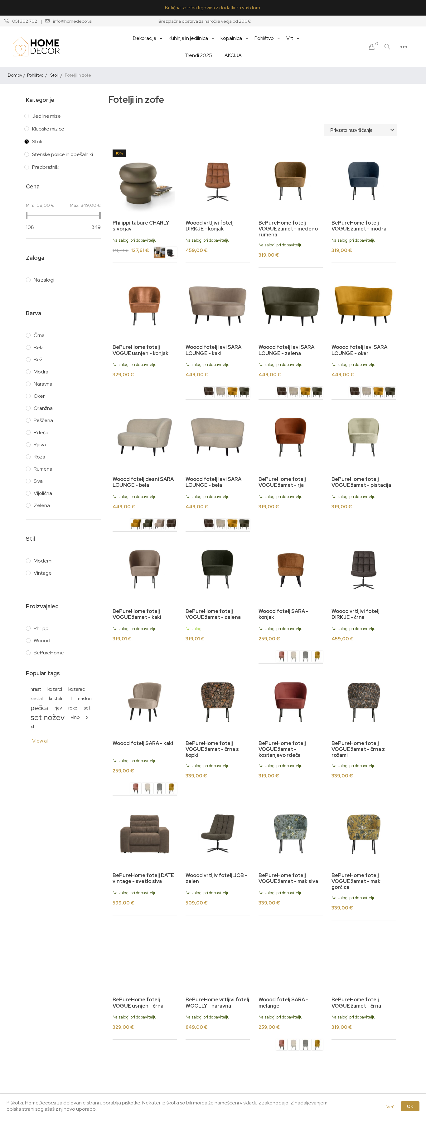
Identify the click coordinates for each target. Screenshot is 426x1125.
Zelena (42, 505)
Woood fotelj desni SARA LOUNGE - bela (143, 482)
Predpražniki (46, 167)
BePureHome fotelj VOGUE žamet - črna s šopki (212, 749)
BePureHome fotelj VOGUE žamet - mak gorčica (356, 881)
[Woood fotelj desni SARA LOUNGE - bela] (145, 438)
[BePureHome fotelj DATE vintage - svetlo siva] (145, 834)
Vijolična (43, 493)
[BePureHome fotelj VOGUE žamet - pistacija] (364, 438)
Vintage (43, 573)
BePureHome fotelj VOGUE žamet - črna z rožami (358, 749)
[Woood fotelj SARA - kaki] (145, 702)
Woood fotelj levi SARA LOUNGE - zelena (286, 350)
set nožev (48, 717)
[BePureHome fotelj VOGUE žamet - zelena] (218, 570)
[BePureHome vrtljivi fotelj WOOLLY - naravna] (218, 959)
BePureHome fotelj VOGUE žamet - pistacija (361, 482)
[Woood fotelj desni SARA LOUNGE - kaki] (159, 525)
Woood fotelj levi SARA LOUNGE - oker (359, 350)
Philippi (42, 628)
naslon (85, 698)
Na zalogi (44, 280)
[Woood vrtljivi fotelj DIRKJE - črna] (364, 570)
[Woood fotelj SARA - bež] (293, 657)
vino (75, 717)
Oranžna (43, 408)
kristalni (57, 698)
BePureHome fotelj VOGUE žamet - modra (359, 226)
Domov (15, 75)
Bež (38, 359)
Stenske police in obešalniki (62, 154)
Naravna (43, 384)
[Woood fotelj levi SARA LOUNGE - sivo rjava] (208, 393)
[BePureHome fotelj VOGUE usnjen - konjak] (145, 306)
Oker (39, 396)
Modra (41, 371)
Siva (38, 481)
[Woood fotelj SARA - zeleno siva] (305, 657)
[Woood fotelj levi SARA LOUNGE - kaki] (218, 306)
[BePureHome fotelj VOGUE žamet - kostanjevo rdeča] (291, 702)
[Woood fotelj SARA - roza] (281, 657)
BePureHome (49, 652)
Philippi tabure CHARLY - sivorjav (142, 226)
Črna (39, 335)
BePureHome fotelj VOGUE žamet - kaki (137, 614)
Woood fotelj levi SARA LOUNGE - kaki (213, 350)
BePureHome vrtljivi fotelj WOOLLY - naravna (217, 1003)
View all (40, 741)
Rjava (40, 444)
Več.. (391, 1106)
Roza (39, 456)
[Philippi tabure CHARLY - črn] (145, 182)
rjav (58, 708)
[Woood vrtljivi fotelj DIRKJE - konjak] (218, 182)
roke (72, 708)
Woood (42, 640)
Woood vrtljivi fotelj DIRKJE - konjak (210, 226)
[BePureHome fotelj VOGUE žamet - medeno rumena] (291, 182)
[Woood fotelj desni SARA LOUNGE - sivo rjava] (171, 525)
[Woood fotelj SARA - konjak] (291, 570)
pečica (39, 708)
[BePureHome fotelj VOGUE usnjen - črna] (145, 959)
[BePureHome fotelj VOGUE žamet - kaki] (145, 570)
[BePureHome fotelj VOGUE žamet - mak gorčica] (364, 834)
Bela (39, 347)
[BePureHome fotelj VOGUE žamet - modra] (364, 182)
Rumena (43, 469)
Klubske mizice (48, 129)
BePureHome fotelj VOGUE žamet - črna (356, 1003)
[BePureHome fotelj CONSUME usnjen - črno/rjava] (218, 1090)
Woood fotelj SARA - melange (283, 1003)
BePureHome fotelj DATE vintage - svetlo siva (143, 878)
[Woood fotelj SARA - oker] (317, 657)
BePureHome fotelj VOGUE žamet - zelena (213, 614)
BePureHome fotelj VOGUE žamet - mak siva (288, 878)
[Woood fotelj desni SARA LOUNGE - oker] (135, 525)
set (87, 708)
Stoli (37, 141)
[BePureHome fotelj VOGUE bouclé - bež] (291, 1090)
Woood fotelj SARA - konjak (283, 614)
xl (32, 726)
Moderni (43, 561)
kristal (37, 698)
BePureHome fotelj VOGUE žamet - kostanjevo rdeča (282, 749)
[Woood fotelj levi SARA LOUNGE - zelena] (244, 393)
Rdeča (41, 432)
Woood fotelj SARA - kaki (143, 743)
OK (410, 1106)
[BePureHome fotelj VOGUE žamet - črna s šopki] (218, 702)
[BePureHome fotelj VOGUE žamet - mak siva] (291, 834)
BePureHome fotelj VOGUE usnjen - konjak (140, 350)
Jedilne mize (46, 116)
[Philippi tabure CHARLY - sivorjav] (159, 253)
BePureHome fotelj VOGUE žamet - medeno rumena (288, 229)
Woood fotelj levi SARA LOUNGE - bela (213, 482)
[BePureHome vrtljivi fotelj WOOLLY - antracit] (364, 1090)
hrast (36, 689)
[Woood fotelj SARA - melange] (291, 959)
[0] (372, 47)
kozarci (54, 689)
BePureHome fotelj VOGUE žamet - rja (282, 482)
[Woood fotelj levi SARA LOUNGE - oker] (232, 393)
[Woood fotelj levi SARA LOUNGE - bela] (220, 393)
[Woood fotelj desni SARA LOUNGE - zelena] (147, 525)
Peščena (43, 420)
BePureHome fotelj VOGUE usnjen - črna (138, 1003)
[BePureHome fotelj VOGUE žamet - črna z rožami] (364, 702)
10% (119, 153)
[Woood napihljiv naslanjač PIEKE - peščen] (145, 1090)
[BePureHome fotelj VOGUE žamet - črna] (364, 959)
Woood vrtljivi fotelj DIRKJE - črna (356, 614)
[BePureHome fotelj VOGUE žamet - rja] (291, 438)
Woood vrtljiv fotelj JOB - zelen (216, 878)
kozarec (76, 689)
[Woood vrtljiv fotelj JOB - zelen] (218, 834)
